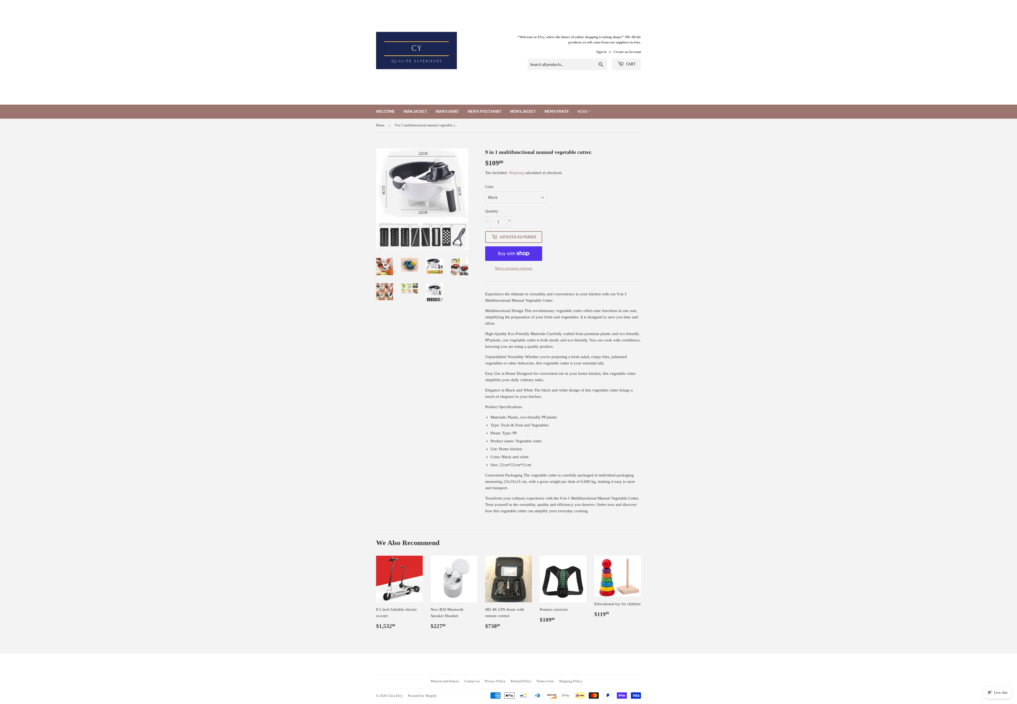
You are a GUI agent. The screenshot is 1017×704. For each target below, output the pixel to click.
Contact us (472, 681)
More (582, 112)
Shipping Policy (570, 681)
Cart (630, 64)
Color (489, 187)
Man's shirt (447, 111)
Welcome (385, 111)
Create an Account (627, 52)
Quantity (491, 211)
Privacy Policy (495, 681)
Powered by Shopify (422, 696)
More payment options (513, 268)
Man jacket (415, 111)
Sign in (601, 52)
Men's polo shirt (484, 111)
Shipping (516, 173)
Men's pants (557, 111)
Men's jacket (523, 111)
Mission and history (445, 681)
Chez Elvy (395, 696)
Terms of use (545, 681)
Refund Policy (521, 681)
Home (380, 125)
